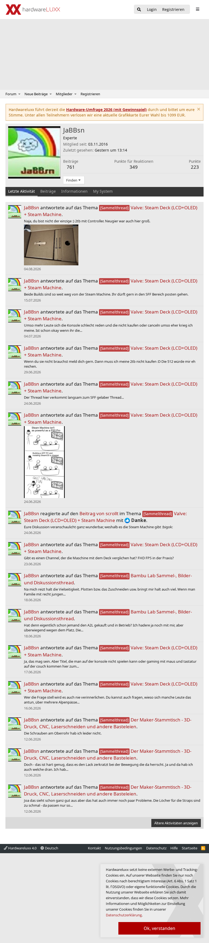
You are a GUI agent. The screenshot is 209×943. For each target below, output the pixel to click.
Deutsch (51, 848)
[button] (19, 94)
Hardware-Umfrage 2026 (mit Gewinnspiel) (106, 109)
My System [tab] (103, 191)
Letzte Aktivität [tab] (21, 191)
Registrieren (90, 93)
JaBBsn (31, 207)
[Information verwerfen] (198, 110)
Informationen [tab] (74, 191)
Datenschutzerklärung (124, 915)
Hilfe (174, 848)
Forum (10, 93)
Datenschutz (156, 848)
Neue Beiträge (36, 93)
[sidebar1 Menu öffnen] (197, 9)
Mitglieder (64, 93)
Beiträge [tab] (48, 191)
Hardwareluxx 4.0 (21, 848)
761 (71, 167)
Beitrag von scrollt (98, 513)
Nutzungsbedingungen (123, 848)
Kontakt (94, 848)
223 (195, 167)
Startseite (189, 848)
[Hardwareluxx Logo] (33, 9)
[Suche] (139, 10)
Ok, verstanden (159, 928)
